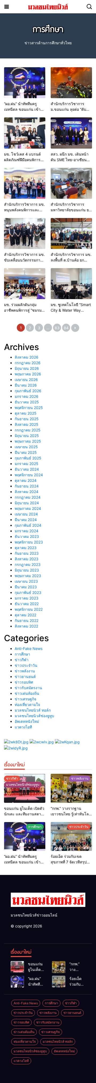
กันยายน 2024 (27, 486)
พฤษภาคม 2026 (28, 374)
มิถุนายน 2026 (27, 368)
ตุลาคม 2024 (26, 480)
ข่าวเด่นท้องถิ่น (27, 693)
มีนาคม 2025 (26, 452)
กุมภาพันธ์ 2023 (28, 592)
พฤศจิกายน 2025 (29, 407)
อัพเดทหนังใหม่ (27, 721)
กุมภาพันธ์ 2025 (28, 458)
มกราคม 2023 (26, 598)
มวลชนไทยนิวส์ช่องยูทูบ (34, 715)
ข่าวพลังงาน (25, 671)
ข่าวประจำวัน (26, 665)
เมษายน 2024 (26, 514)
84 (66, 328)
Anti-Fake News (28, 648)
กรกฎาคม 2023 (28, 564)
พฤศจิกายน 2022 (29, 609)
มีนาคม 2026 (26, 385)
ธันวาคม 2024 (27, 469)
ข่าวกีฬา (22, 659)
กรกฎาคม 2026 (28, 362)
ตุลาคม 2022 (25, 615)
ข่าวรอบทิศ (24, 682)
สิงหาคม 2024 (26, 491)
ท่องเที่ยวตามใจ (27, 704)
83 (57, 328)
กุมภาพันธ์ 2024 (28, 525)
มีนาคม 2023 (26, 587)
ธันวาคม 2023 (27, 536)
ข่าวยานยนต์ (25, 676)
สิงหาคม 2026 (26, 357)
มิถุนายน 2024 (27, 503)
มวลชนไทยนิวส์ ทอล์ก (33, 710)
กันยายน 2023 (27, 553)
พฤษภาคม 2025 (28, 441)
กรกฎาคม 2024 (28, 497)
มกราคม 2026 (26, 396)
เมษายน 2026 (26, 379)
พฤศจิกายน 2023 (29, 542)
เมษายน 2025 (26, 447)
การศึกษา (22, 654)
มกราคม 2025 (26, 463)
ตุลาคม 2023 (26, 547)
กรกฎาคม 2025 (28, 430)
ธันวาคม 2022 (27, 603)
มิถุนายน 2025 (27, 435)
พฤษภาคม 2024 (28, 508)
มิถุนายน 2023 (27, 570)
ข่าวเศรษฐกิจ (25, 699)
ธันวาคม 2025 (27, 402)
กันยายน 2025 (27, 418)
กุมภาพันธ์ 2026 (28, 390)
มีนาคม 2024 (26, 519)
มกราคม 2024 (26, 531)
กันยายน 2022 (26, 620)
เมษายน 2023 (26, 581)
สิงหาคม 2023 (26, 559)
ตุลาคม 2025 (26, 413)
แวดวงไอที (23, 727)
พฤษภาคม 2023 (28, 575)
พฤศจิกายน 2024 (29, 475)
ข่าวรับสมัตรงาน (28, 687)
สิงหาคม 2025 (26, 424)
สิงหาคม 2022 (26, 626)
